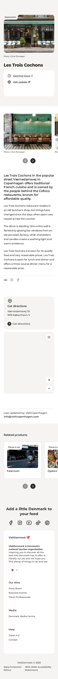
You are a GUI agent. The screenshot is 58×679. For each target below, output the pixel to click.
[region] (29, 363)
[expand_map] (49, 337)
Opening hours (21, 75)
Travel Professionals (19, 597)
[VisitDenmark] (19, 537)
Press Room (15, 588)
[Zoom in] (49, 380)
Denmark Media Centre (22, 616)
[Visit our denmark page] (10, 522)
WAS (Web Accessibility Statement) (38, 668)
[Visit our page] (20, 522)
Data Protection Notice (12, 668)
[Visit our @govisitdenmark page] (38, 522)
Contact (13, 639)
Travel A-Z (14, 635)
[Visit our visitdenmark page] (29, 522)
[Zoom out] (49, 388)
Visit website (20, 82)
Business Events (18, 592)
